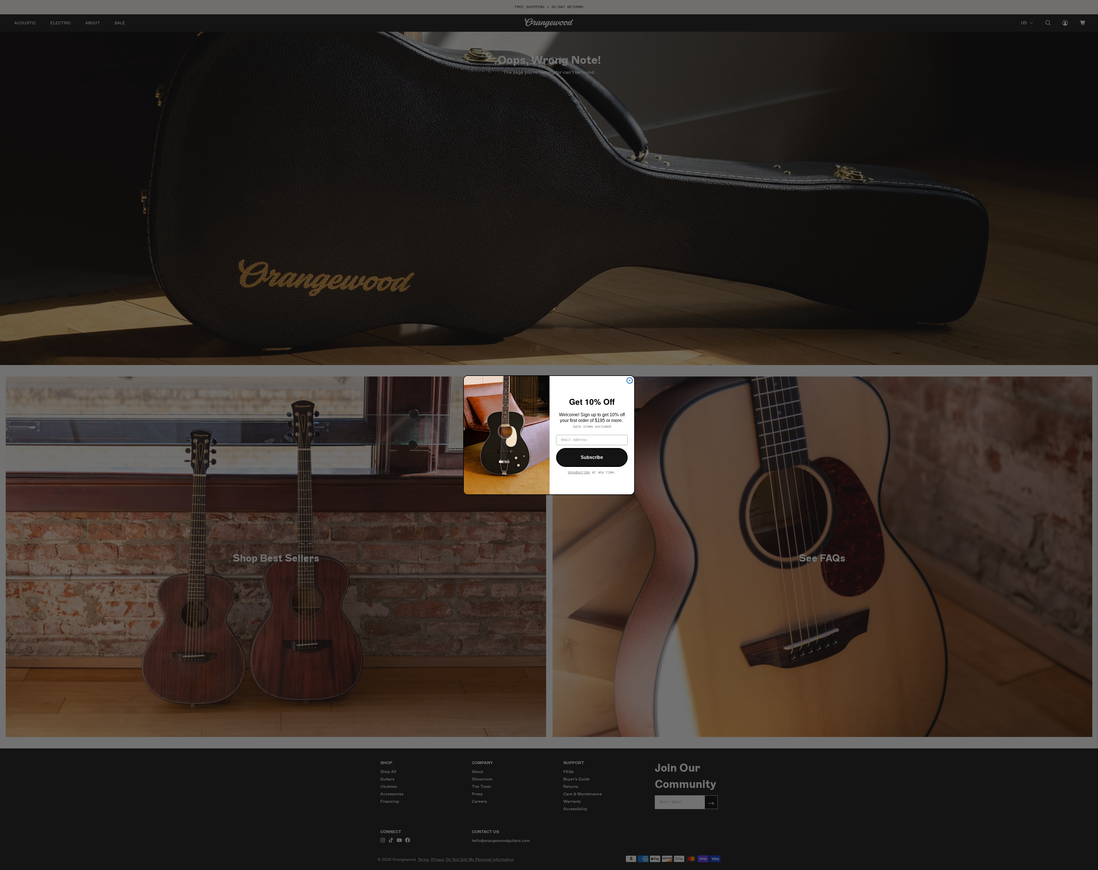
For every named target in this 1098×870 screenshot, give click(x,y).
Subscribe (592, 457)
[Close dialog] (629, 380)
